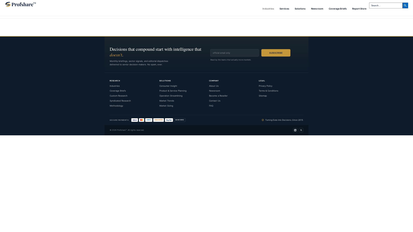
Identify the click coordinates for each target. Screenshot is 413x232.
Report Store (359, 8)
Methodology (116, 105)
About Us (214, 86)
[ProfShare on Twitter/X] (301, 130)
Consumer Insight (168, 86)
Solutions (300, 8)
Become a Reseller (218, 95)
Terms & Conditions (268, 90)
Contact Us (214, 100)
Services (284, 8)
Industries (115, 86)
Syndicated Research (120, 100)
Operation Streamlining (170, 95)
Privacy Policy (265, 86)
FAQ (211, 105)
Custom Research (118, 95)
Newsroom (317, 8)
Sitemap (263, 95)
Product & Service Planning (172, 90)
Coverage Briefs (338, 8)
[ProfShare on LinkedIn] (295, 130)
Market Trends (166, 100)
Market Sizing (166, 105)
